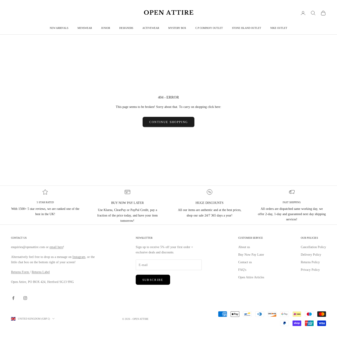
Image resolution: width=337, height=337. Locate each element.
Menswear (84, 28)
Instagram (78, 257)
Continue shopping (168, 122)
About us (244, 247)
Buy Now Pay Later (251, 254)
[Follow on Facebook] (13, 298)
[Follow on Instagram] (25, 298)
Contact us (245, 262)
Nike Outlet (278, 28)
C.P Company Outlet (209, 28)
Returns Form (20, 272)
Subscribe (152, 280)
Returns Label (41, 272)
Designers (126, 28)
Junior (105, 28)
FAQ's (242, 269)
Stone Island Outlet (246, 28)
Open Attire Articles (251, 277)
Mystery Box (177, 28)
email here (56, 247)
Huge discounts (210, 203)
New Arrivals (59, 28)
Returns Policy (310, 262)
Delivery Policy (311, 254)
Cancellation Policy (313, 247)
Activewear (150, 28)
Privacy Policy (310, 269)
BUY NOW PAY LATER (127, 203)
